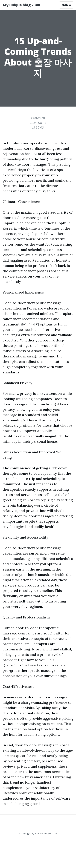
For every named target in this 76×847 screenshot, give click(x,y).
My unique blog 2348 (21, 4)
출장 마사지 (30, 324)
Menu (65, 4)
